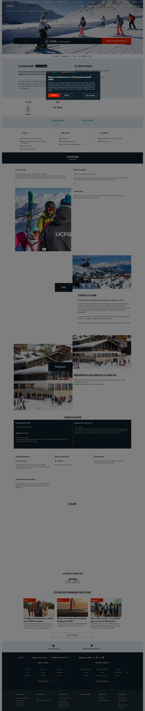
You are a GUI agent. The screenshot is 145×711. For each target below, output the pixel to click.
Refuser (66, 95)
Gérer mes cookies (90, 95)
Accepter (54, 95)
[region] (73, 85)
